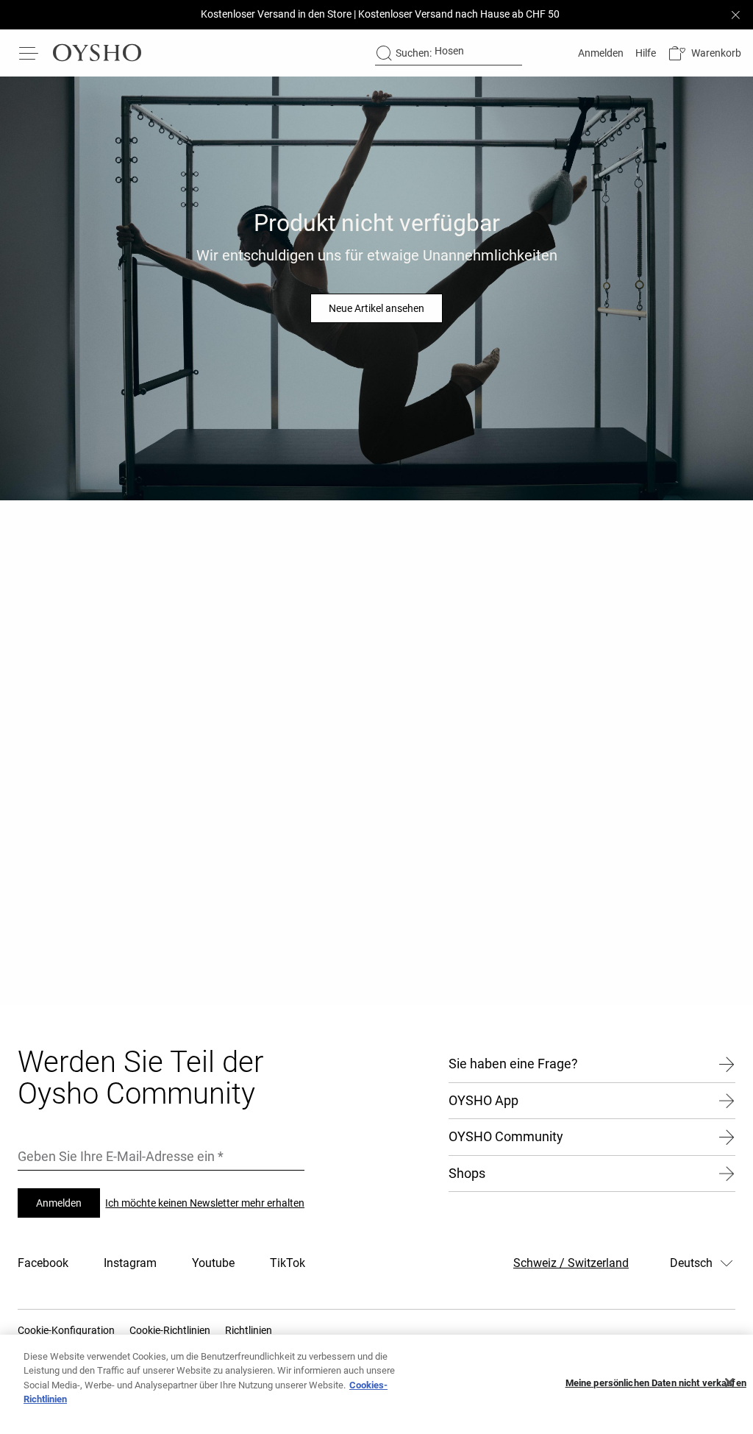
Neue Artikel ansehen (376, 308)
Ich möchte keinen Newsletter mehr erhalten (204, 1203)
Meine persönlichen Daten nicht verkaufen (655, 1382)
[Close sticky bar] (735, 14)
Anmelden (59, 1203)
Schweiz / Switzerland (571, 1263)
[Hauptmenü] (29, 53)
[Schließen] (729, 1382)
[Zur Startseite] (97, 53)
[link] (599, 53)
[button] (704, 53)
